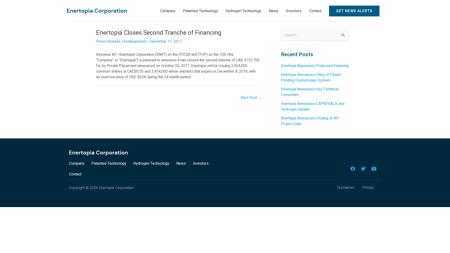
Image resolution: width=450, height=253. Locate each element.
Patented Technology (108, 163)
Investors (201, 163)
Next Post (251, 97)
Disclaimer (345, 187)
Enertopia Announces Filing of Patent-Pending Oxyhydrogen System (311, 77)
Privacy (368, 187)
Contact (75, 174)
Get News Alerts (354, 11)
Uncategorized (134, 41)
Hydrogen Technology (151, 163)
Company (76, 163)
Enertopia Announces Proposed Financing (315, 66)
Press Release (108, 41)
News (181, 163)
